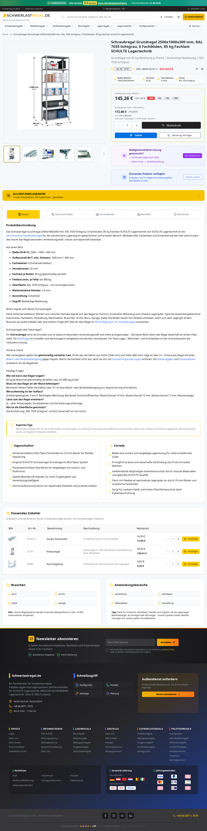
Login (12, 733)
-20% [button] (151, 98)
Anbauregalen (165, 359)
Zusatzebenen (187, 359)
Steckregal (23, 338)
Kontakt (109, 742)
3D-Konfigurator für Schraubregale (115, 322)
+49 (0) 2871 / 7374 (197, 8)
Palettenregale (144, 733)
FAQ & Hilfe (47, 733)
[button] (12, 154)
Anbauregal (53, 551)
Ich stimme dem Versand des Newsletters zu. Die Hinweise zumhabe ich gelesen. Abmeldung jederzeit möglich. (142, 650)
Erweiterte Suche (17, 751)
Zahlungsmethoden (23, 785)
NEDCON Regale (178, 742)
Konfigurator (143, 751)
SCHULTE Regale (178, 746)
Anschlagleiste (55, 564)
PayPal (138, 135)
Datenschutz (169, 649)
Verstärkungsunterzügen (126, 359)
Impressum (47, 775)
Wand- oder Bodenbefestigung (24, 359)
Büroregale (79, 733)
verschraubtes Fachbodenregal (24, 235)
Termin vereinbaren (166, 694)
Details (25, 214)
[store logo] (26, 15)
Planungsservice (49, 738)
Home (5, 34)
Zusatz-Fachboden (57, 539)
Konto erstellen (16, 746)
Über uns (13, 738)
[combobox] (105, 17)
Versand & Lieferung (51, 746)
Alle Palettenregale (179, 738)
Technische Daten (64, 214)
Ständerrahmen (178, 751)
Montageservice (49, 742)
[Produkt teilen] (202, 69)
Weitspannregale (82, 742)
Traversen (175, 755)
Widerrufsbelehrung (23, 780)
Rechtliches (183, 214)
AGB (15, 775)
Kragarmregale (81, 746)
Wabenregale (80, 738)
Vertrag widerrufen (51, 780)
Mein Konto (15, 742)
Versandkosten (106, 214)
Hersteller (146, 214)
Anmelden (166, 642)
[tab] (103, 195)
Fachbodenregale (82, 751)
